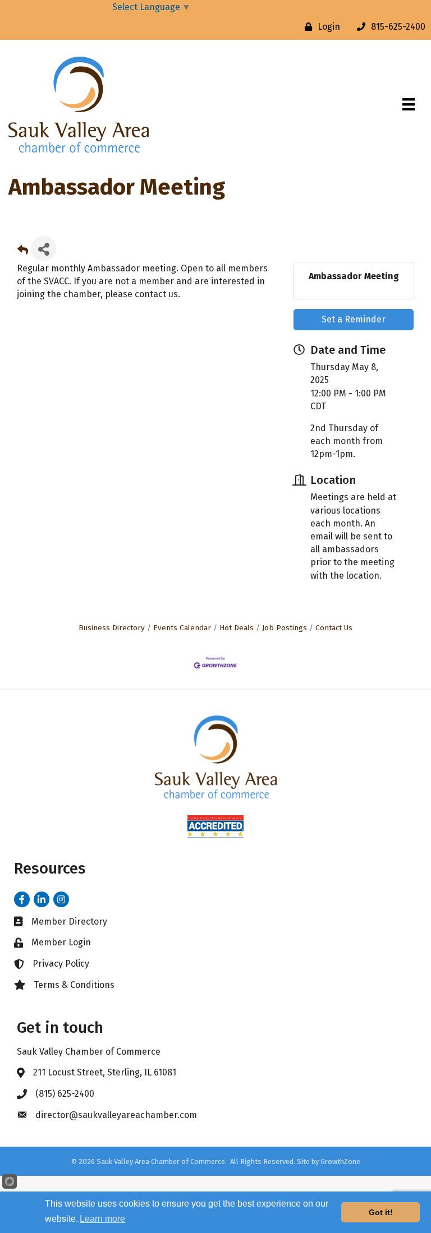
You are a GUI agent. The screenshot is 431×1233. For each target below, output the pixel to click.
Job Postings (284, 627)
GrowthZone (340, 1161)
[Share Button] (43, 248)
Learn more (102, 1218)
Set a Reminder (354, 319)
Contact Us (333, 627)
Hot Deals (236, 627)
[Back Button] (22, 252)
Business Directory (112, 627)
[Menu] (409, 104)
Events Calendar (182, 627)
